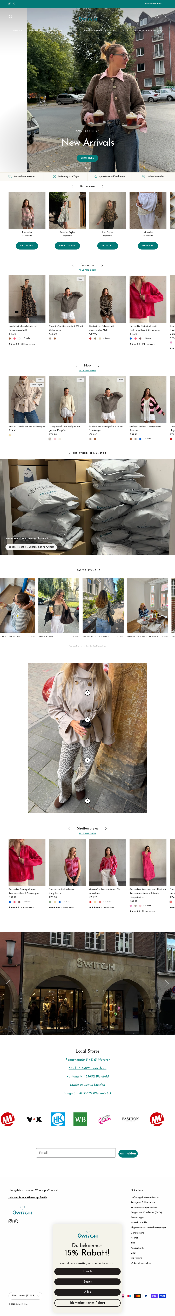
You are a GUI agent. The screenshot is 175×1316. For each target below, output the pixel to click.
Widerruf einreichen (141, 1263)
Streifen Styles (87, 828)
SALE (126, 30)
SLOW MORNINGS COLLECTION (100, 30)
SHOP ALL (17, 30)
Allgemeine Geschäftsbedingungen (148, 1227)
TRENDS (73, 30)
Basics (87, 1281)
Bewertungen (137, 1217)
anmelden (128, 1153)
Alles (87, 1292)
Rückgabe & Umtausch (143, 1202)
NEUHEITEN (56, 30)
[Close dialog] (117, 1229)
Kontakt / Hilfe (139, 1223)
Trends (87, 1271)
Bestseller (88, 265)
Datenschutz (137, 1233)
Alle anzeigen (87, 270)
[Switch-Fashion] (87, 16)
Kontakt (135, 1238)
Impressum (136, 1258)
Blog (133, 1243)
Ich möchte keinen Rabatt (87, 1303)
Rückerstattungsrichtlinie (144, 1207)
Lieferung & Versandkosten (145, 1197)
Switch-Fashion (22, 1304)
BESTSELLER (36, 30)
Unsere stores (87, 986)
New (87, 365)
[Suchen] (11, 17)
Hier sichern (20, 158)
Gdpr (133, 1253)
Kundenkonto (138, 1248)
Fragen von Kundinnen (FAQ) (149, 30)
